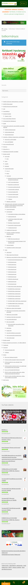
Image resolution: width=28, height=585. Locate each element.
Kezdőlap (5, 29)
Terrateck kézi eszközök (13, 189)
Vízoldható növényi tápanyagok (14, 247)
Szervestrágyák (10, 245)
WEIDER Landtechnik (11, 201)
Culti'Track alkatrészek (13, 182)
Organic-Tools (8, 116)
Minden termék (6, 154)
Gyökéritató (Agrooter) (12, 230)
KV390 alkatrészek (12, 276)
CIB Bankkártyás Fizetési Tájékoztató (11, 554)
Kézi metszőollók (10, 322)
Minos (8, 173)
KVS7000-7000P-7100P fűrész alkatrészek (17, 301)
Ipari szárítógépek (9, 142)
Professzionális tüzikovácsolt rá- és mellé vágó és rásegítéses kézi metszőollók (15, 366)
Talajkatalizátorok (12, 227)
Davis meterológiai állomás (9, 118)
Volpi (6, 250)
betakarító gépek (7, 113)
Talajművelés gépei (9, 168)
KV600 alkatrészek (12, 281)
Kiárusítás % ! (6, 149)
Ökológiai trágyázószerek (14, 223)
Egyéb (4, 123)
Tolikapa (10, 199)
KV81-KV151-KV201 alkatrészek (15, 286)
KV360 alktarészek (12, 272)
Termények (5, 345)
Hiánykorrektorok (12, 216)
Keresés (14, 582)
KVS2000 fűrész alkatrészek (14, 289)
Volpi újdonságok (10, 338)
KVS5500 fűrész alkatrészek (14, 293)
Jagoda (6, 163)
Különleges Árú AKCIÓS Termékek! (10, 151)
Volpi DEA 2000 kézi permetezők (14, 333)
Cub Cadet (7, 156)
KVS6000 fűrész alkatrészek (14, 298)
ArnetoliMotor (6, 111)
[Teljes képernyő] (24, 422)
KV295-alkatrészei (12, 264)
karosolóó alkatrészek (12, 319)
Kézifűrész (9, 328)
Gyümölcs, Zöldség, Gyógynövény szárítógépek (13, 137)
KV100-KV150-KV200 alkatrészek (15, 259)
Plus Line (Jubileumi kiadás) (11, 357)
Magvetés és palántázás (13, 184)
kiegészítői (9, 330)
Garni (6, 161)
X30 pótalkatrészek (9, 134)
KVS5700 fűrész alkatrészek (14, 296)
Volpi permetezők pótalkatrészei (14, 335)
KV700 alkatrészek (12, 284)
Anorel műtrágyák (11, 209)
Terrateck (9, 176)
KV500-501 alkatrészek (13, 279)
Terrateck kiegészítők (13, 192)
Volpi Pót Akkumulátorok (13, 305)
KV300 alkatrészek (12, 267)
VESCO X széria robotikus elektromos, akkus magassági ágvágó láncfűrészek (15, 373)
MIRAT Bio (9, 236)
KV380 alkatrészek (12, 274)
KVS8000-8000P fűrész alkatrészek (15, 303)
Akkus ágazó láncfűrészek (12, 255)
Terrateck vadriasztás (13, 196)
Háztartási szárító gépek (10, 139)
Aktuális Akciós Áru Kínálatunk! (10, 106)
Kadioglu (7, 166)
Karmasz (5, 146)
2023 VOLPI (9, 252)
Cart (21, 581)
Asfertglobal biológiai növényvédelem (16, 214)
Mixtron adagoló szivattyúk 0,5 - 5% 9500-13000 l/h (14, 342)
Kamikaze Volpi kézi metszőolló (14, 317)
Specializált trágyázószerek (14, 225)
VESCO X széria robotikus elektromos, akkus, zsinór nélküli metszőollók (15, 376)
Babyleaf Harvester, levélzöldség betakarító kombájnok (15, 179)
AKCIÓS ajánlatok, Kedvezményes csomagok (13, 101)
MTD (8, 159)
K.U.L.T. (8, 171)
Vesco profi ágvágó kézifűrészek (12, 370)
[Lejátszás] (3, 422)
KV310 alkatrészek (12, 269)
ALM (4, 109)
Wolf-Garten (6, 380)
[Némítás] (22, 422)
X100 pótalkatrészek (9, 132)
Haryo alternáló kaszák (8, 144)
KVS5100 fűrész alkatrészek (14, 291)
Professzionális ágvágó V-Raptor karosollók (15, 359)
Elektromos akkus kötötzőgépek (14, 308)
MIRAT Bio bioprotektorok (14, 239)
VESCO (4, 355)
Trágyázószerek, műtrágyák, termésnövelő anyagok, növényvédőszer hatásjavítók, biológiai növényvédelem (14, 205)
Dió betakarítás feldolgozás (9, 121)
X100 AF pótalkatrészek (10, 129)
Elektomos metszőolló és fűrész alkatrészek (16, 257)
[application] (14, 416)
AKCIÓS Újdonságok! (7, 104)
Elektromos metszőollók (12, 314)
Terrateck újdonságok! (13, 194)
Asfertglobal (9, 211)
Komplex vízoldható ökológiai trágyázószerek (13, 233)
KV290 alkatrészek (12, 262)
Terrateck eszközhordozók (14, 187)
